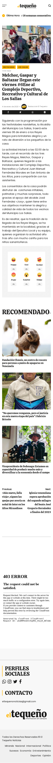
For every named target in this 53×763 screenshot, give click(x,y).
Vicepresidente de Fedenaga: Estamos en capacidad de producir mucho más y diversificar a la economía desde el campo (26, 469)
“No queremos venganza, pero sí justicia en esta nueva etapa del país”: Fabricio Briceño (25, 416)
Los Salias (23, 67)
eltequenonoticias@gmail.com (19, 701)
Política (47, 746)
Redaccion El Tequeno (37, 106)
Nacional (20, 746)
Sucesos (14, 750)
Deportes (35, 755)
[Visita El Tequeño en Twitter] (15, 682)
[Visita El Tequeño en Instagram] (9, 682)
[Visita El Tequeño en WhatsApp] (4, 682)
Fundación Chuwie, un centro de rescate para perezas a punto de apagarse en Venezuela (24, 363)
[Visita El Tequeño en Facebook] (20, 682)
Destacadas (9, 67)
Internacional (33, 746)
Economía (25, 750)
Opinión (46, 755)
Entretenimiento (42, 750)
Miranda (9, 746)
